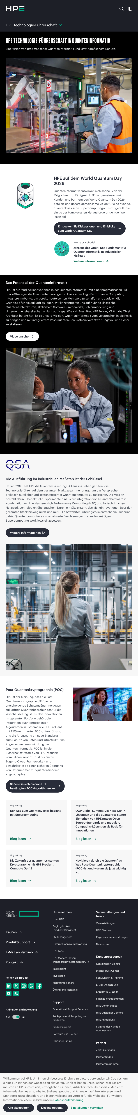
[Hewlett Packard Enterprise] (15, 8)
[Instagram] (24, 986)
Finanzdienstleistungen (110, 998)
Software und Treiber (65, 1034)
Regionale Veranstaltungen (112, 937)
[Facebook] (39, 986)
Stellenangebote (62, 937)
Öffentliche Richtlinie (65, 989)
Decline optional (52, 1107)
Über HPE (58, 919)
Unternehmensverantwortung (70, 944)
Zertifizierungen (105, 1050)
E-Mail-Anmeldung (107, 984)
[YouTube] (9, 993)
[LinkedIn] (9, 986)
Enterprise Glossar (107, 991)
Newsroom (102, 944)
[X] (16, 986)
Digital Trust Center (107, 970)
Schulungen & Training (109, 977)
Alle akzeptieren (18, 1107)
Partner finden (104, 1057)
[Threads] (31, 986)
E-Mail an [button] (19, 952)
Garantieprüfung (62, 1041)
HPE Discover (104, 930)
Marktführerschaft (63, 982)
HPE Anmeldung (105, 1019)
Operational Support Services (70, 1009)
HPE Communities (106, 1005)
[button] (121, 8)
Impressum (59, 968)
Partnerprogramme (107, 1064)
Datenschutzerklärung (68, 1100)
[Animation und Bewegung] (16, 1017)
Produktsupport (62, 1027)
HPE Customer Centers (109, 1012)
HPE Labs (58, 951)
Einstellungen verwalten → (88, 1107)
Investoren (59, 975)
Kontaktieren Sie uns (108, 963)
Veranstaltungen (105, 923)
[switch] (14, 1017)
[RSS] (16, 993)
